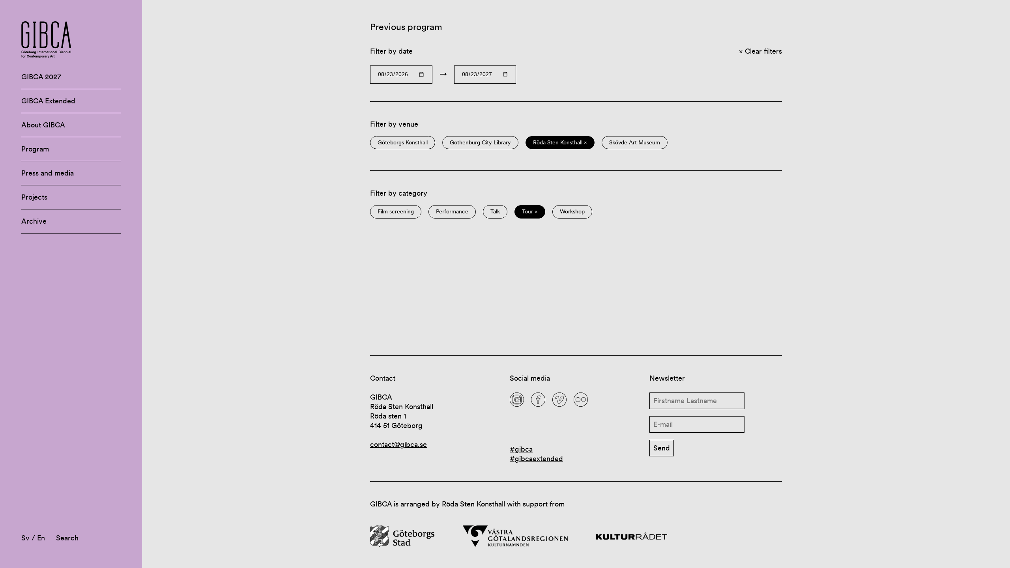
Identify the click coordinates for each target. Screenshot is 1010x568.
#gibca (521, 449)
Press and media (47, 173)
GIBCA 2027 (41, 76)
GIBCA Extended (48, 100)
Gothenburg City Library (480, 142)
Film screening (396, 211)
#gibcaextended (536, 458)
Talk (495, 211)
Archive (34, 221)
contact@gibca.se (398, 444)
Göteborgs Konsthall (403, 142)
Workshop (572, 211)
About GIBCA (43, 124)
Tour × (530, 211)
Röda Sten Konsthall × (560, 142)
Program (35, 148)
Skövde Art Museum (634, 142)
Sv (25, 537)
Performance (452, 211)
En (41, 537)
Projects (34, 197)
